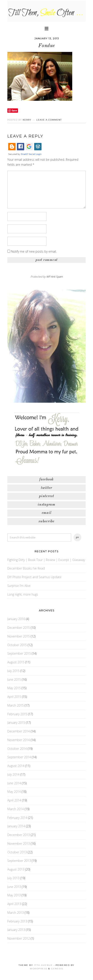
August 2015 (15, 662)
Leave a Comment (49, 119)
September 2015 (19, 653)
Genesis (57, 968)
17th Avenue (43, 965)
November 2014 (18, 740)
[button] (46, 28)
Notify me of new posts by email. (34, 251)
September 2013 (19, 861)
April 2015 (14, 697)
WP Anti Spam (54, 276)
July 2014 (13, 774)
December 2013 (18, 835)
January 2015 (16, 722)
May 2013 (14, 895)
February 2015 (17, 714)
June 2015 (14, 679)
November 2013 (18, 843)
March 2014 (15, 809)
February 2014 (17, 818)
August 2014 (15, 766)
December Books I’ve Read (26, 568)
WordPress (38, 968)
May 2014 (14, 792)
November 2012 (18, 938)
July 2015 (13, 671)
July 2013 (13, 878)
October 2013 (17, 852)
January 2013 (16, 930)
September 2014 (19, 757)
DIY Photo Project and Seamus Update (34, 577)
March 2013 (15, 912)
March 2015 (15, 705)
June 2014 (14, 783)
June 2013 (14, 887)
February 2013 (17, 921)
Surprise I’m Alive (18, 586)
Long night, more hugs (22, 594)
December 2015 (18, 628)
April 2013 (14, 904)
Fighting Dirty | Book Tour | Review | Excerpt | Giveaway (46, 560)
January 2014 (16, 826)
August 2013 (15, 869)
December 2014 (18, 731)
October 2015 (17, 645)
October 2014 (17, 749)
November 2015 (18, 636)
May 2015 (14, 688)
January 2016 (16, 619)
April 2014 (14, 800)
